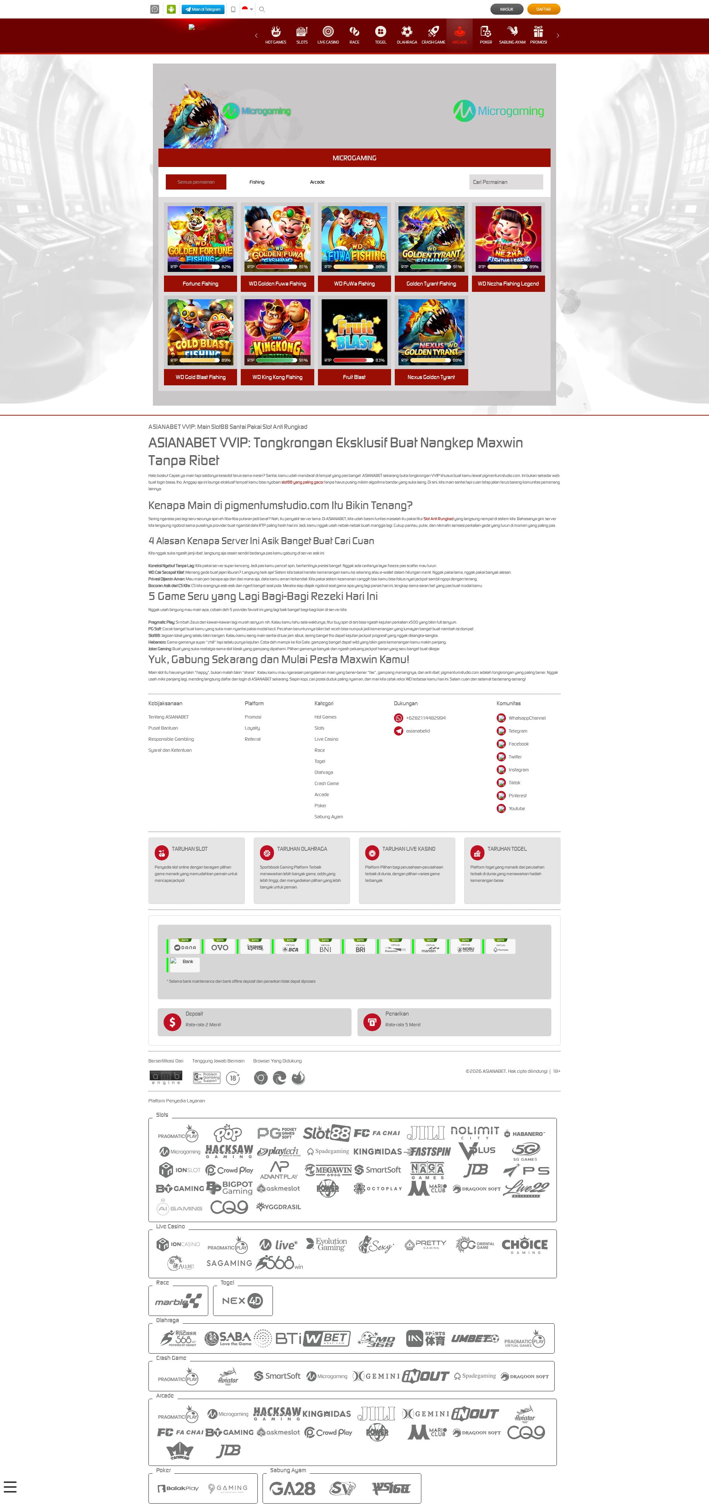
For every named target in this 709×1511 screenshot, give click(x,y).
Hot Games (276, 42)
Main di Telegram (206, 9)
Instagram (519, 770)
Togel (381, 42)
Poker (486, 42)
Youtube (517, 808)
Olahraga (407, 42)
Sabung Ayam (512, 42)
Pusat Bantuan (163, 728)
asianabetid (418, 731)
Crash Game (433, 42)
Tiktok (514, 783)
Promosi (538, 42)
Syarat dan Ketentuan (170, 750)
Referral (253, 739)
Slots (302, 42)
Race (354, 42)
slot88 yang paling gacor (302, 482)
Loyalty (252, 728)
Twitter (515, 757)
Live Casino (328, 42)
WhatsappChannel (527, 718)
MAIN (205, 227)
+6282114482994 (426, 718)
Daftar (544, 9)
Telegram (518, 731)
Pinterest (518, 795)
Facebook (519, 744)
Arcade (459, 42)
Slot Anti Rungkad (438, 518)
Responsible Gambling (171, 739)
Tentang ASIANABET (168, 717)
